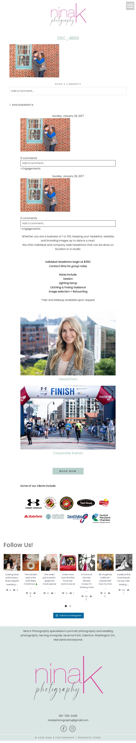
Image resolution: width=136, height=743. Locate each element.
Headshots (68, 379)
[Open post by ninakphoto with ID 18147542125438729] (86, 562)
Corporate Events (68, 453)
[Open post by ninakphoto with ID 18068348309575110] (124, 562)
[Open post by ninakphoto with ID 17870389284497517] (30, 562)
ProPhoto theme (89, 737)
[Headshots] (68, 342)
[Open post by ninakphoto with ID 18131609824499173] (49, 562)
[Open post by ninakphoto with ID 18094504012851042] (105, 562)
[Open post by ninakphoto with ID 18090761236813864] (12, 562)
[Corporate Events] (68, 417)
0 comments (68, 84)
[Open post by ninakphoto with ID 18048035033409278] (68, 562)
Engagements (23, 105)
